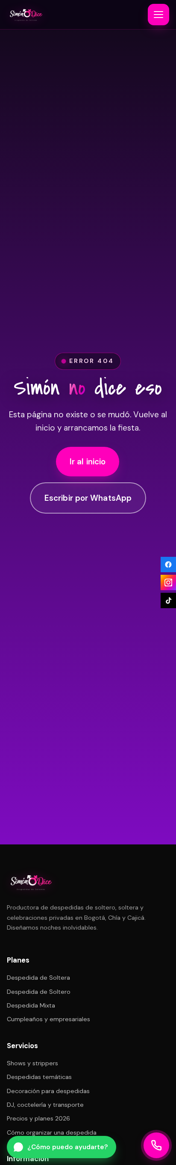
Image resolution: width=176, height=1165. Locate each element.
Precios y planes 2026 (38, 1118)
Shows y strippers (32, 1063)
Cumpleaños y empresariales (48, 1019)
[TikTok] (168, 600)
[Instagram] (168, 582)
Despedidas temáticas (39, 1077)
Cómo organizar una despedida (52, 1132)
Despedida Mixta (31, 1005)
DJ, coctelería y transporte (45, 1105)
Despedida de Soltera (38, 977)
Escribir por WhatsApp (88, 498)
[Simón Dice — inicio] (26, 14)
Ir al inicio (88, 461)
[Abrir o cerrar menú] (158, 14)
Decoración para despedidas (48, 1091)
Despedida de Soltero (38, 992)
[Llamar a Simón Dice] (156, 1145)
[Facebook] (168, 564)
